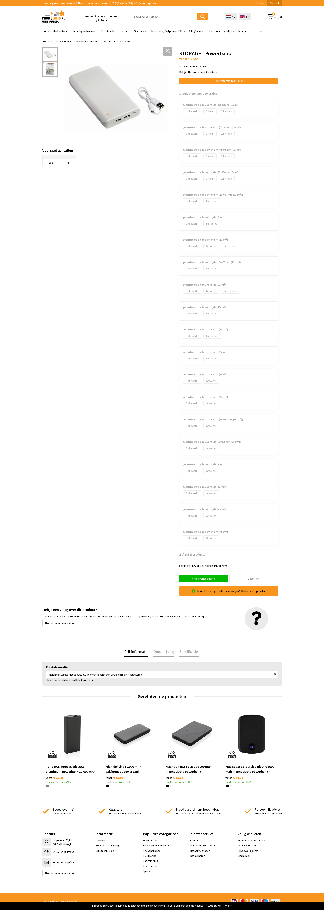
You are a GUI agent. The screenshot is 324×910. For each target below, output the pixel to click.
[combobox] (163, 16)
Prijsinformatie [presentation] (136, 651)
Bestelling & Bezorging (203, 845)
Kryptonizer (150, 866)
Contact (274, 3)
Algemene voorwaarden (251, 840)
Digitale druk (150, 861)
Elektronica (149, 855)
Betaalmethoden (200, 850)
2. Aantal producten (193, 554)
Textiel (124, 31)
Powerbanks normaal (87, 41)
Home (45, 31)
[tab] (136, 652)
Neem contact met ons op (60, 623)
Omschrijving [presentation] (163, 651)
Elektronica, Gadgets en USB (166, 31)
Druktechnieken (105, 850)
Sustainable (107, 31)
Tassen (258, 31)
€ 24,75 (234, 777)
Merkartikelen (61, 31)
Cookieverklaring (247, 845)
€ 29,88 (55, 777)
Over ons (260, 3)
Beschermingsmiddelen (156, 845)
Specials (139, 31)
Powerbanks (65, 41)
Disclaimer (244, 855)
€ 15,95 (114, 777)
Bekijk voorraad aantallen (229, 80)
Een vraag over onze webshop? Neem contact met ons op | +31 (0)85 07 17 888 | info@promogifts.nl (99, 3)
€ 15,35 (174, 777)
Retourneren (197, 855)
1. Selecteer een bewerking (198, 93)
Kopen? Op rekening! (108, 845)
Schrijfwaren (195, 31)
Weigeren (229, 905)
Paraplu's (243, 31)
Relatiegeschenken (84, 31)
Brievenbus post (152, 850)
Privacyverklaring (248, 850)
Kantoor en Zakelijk (220, 31)
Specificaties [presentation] (189, 651)
